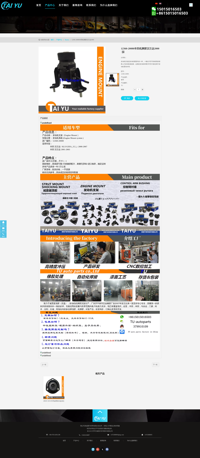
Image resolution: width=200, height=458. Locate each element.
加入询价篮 (142, 98)
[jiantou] (100, 411)
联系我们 (116, 440)
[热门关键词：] (191, 5)
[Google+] (97, 449)
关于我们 (90, 440)
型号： (123, 71)
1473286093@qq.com (117, 435)
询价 (128, 98)
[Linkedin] (93, 449)
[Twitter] (102, 449)
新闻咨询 (103, 440)
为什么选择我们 (132, 440)
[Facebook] (107, 449)
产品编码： (124, 83)
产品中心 (76, 440)
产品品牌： (124, 77)
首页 (64, 440)
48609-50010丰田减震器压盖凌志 (53, 401)
